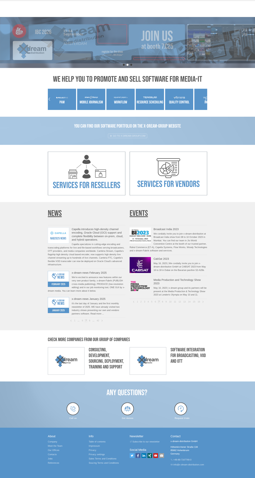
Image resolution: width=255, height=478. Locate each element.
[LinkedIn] (143, 451)
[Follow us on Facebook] (138, 451)
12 (179, 297)
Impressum (94, 441)
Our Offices (53, 445)
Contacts (52, 450)
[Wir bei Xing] (149, 451)
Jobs (50, 454)
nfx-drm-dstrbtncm (189, 460)
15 (194, 297)
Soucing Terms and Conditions (104, 458)
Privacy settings (97, 450)
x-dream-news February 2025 (89, 268)
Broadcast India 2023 (166, 224)
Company (52, 437)
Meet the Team (55, 441)
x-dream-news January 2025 (88, 294)
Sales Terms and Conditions (102, 454)
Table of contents (97, 437)
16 (199, 297)
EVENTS (139, 209)
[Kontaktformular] (161, 451)
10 (170, 297)
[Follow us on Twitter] (132, 451)
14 (189, 297)
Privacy (92, 445)
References (53, 458)
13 (184, 297)
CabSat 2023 (161, 254)
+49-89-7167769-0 (182, 455)
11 (175, 297)
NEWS (55, 209)
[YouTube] (155, 451)
